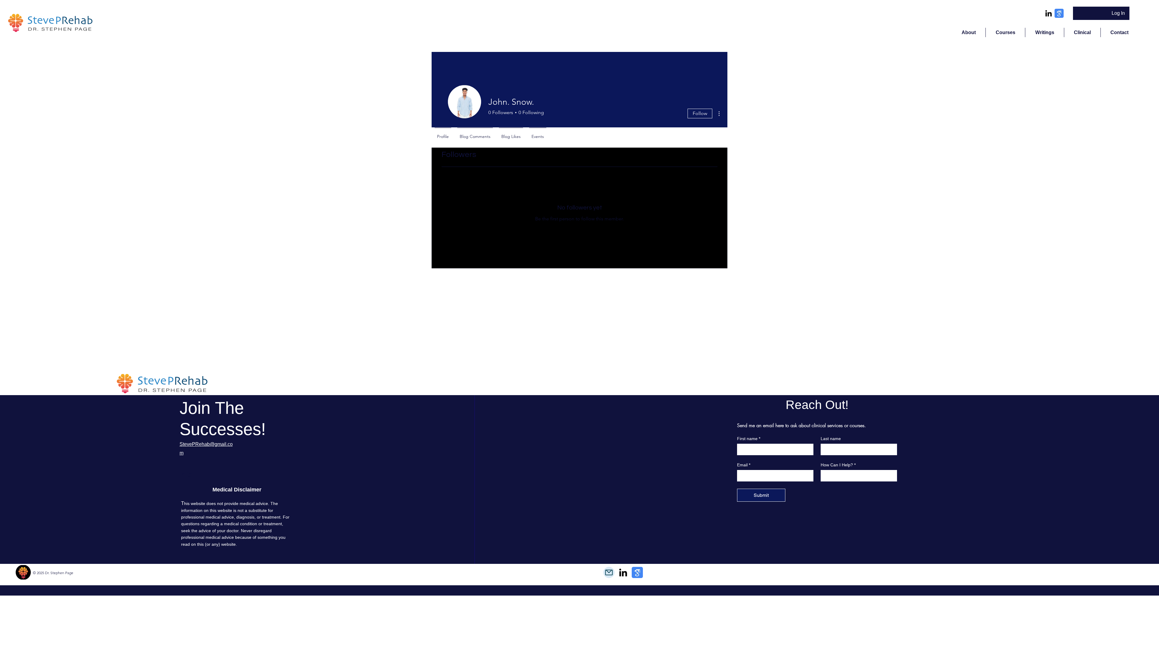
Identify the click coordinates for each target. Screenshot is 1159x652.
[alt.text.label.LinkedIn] (1048, 13)
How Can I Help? (838, 464)
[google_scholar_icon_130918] (1059, 13)
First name (748, 438)
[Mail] (609, 572)
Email (743, 464)
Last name (831, 438)
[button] (1005, 32)
